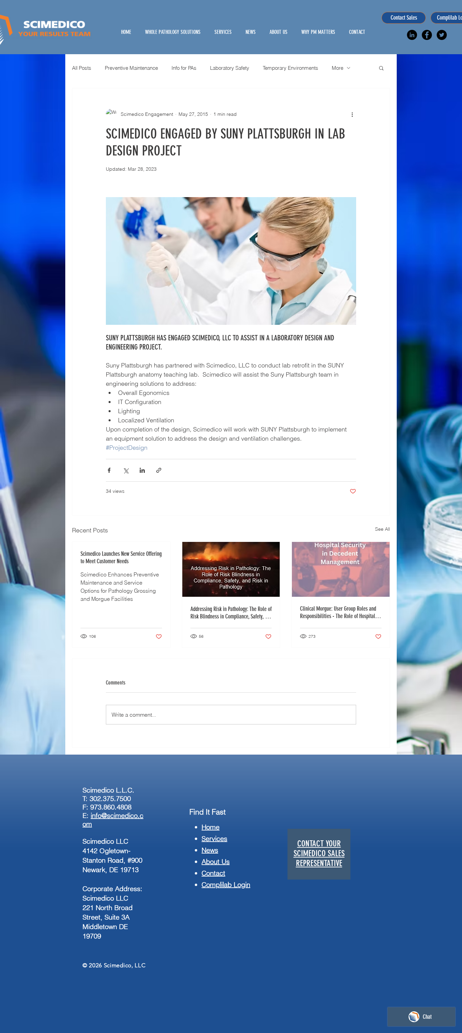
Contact (213, 873)
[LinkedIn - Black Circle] (412, 35)
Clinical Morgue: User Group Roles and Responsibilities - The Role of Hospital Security (338, 612)
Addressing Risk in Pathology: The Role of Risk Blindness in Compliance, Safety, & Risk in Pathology (231, 612)
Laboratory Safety (229, 68)
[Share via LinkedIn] (142, 470)
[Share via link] (159, 470)
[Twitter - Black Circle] (442, 35)
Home (211, 827)
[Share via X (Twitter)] (125, 470)
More (337, 68)
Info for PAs (184, 68)
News (210, 850)
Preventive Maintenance (131, 68)
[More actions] (352, 114)
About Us (216, 861)
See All (382, 529)
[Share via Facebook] (109, 470)
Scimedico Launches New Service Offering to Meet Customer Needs (121, 557)
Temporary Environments (290, 68)
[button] (381, 67)
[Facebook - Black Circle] (427, 35)
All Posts (81, 68)
